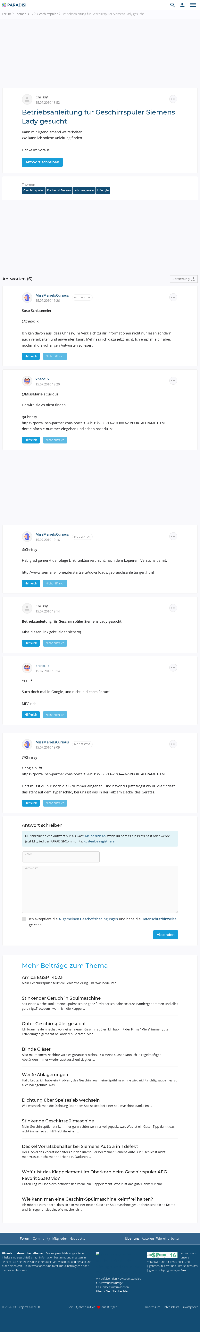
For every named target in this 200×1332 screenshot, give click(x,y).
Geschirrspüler (47, 14)
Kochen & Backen (59, 190)
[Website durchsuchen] (173, 5)
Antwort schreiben (42, 162)
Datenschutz (170, 1307)
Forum (6, 14)
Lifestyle (103, 190)
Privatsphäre (189, 1307)
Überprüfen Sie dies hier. (112, 1291)
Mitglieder (59, 1238)
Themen (20, 14)
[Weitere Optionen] (173, 99)
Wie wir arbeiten (168, 1238)
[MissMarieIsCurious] (29, 297)
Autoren (148, 1238)
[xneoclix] (29, 380)
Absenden (166, 935)
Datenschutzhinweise (159, 919)
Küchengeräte (84, 190)
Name (28, 854)
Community (41, 1238)
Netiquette (77, 1238)
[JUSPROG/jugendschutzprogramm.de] (162, 1255)
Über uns (132, 1238)
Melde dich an (95, 836)
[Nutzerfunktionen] (182, 5)
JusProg (181, 1270)
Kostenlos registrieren (100, 841)
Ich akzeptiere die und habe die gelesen (103, 922)
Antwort (31, 868)
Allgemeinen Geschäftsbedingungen (88, 919)
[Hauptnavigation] (193, 5)
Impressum (152, 1307)
